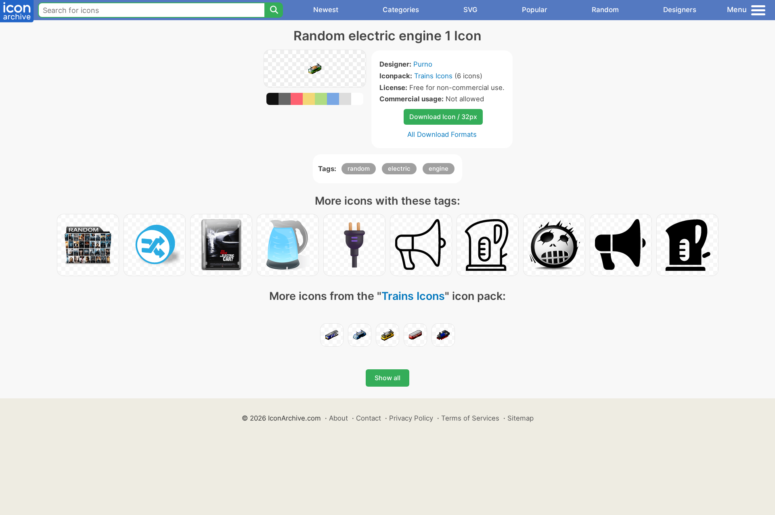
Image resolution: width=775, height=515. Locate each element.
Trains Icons (433, 76)
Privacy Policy (411, 418)
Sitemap (520, 418)
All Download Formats (442, 134)
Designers (679, 10)
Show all (387, 378)
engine (438, 168)
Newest (325, 10)
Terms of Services (470, 418)
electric (399, 168)
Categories (401, 10)
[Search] (273, 10)
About (338, 418)
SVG (470, 10)
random (359, 168)
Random (605, 10)
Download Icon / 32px (443, 117)
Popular (534, 10)
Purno (422, 64)
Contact (368, 418)
